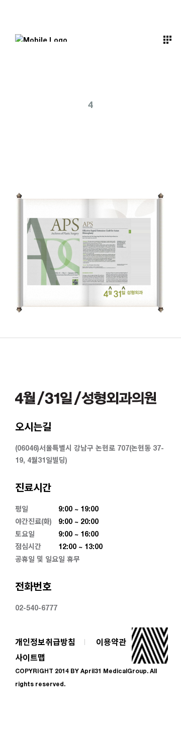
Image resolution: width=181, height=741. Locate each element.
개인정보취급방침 (45, 642)
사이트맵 (30, 657)
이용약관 (111, 642)
